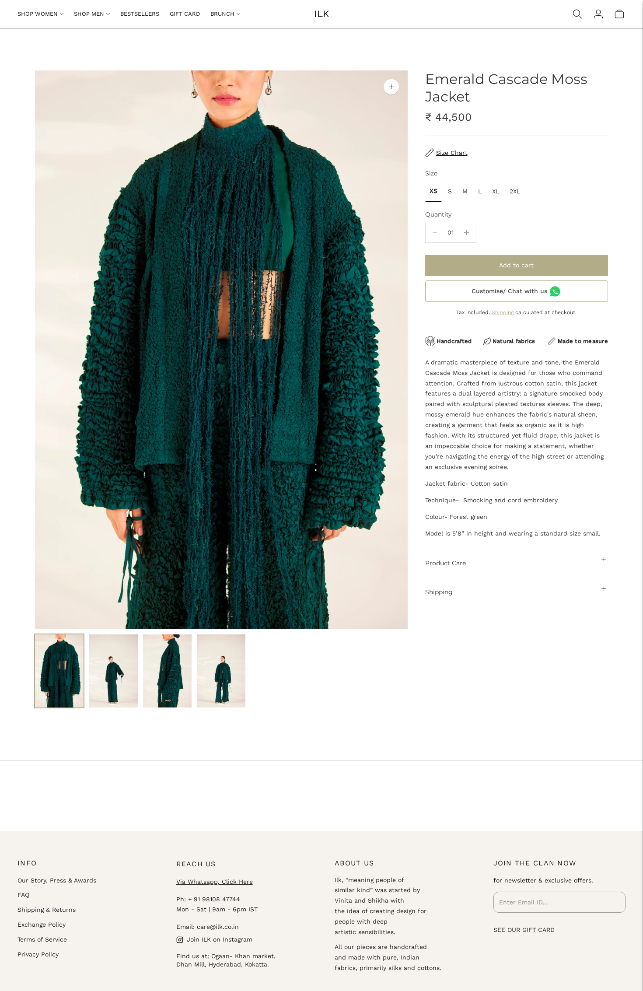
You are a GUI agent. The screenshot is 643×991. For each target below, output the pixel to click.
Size (431, 173)
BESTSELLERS (139, 14)
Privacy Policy (38, 954)
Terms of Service (42, 939)
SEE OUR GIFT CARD (524, 929)
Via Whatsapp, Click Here (214, 881)
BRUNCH (222, 14)
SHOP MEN (89, 14)
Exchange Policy (41, 924)
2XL (515, 191)
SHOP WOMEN (37, 14)
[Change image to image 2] (113, 671)
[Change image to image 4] (221, 671)
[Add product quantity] (466, 232)
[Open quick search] (577, 14)
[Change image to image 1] (59, 671)
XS (433, 190)
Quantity (438, 214)
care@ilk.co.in (218, 926)
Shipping (503, 312)
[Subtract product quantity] (435, 232)
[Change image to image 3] (167, 671)
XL (495, 191)
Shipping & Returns (46, 909)
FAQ (23, 894)
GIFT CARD (185, 14)
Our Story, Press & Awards (56, 880)
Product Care (445, 563)
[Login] (598, 14)
